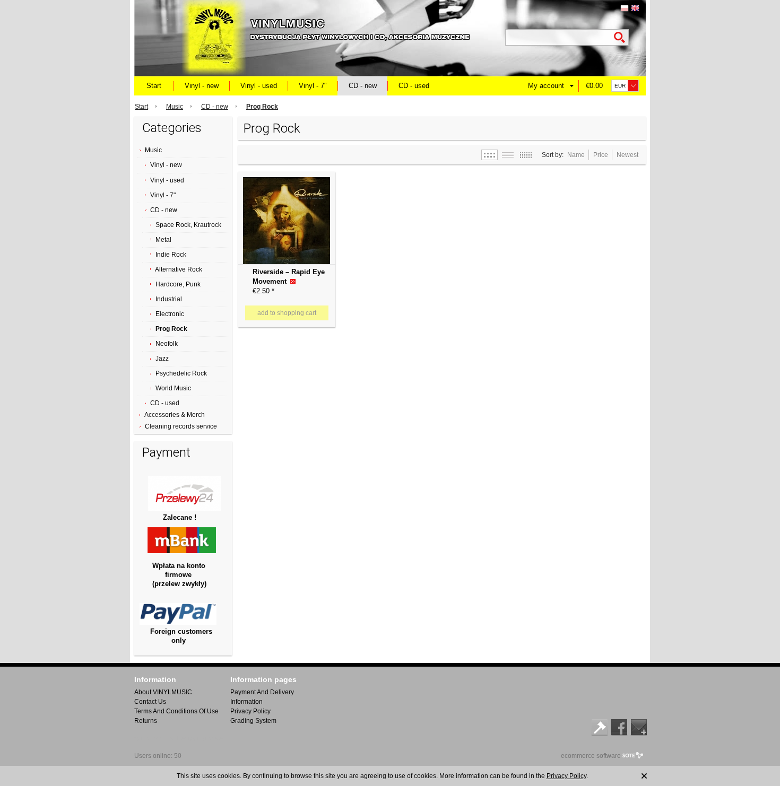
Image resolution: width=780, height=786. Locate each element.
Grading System (253, 720)
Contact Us (150, 701)
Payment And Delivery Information (262, 696)
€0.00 (594, 86)
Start (153, 86)
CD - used (413, 86)
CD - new (363, 86)
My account (546, 86)
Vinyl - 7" (313, 86)
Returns (145, 720)
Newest (627, 155)
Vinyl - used (258, 86)
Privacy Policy (250, 711)
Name (576, 155)
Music (174, 106)
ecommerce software (591, 755)
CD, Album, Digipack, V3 (277, 180)
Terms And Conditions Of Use (176, 711)
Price (600, 155)
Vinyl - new (202, 86)
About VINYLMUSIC (163, 692)
